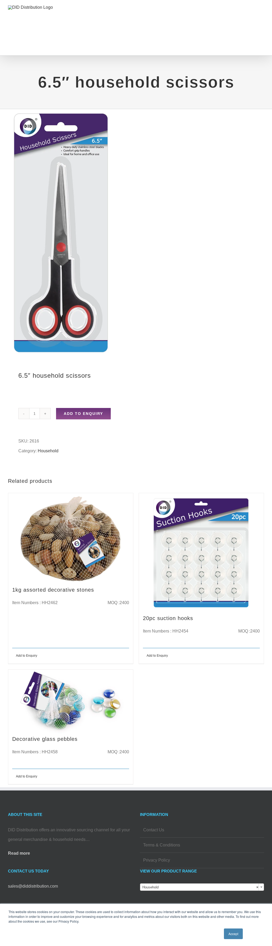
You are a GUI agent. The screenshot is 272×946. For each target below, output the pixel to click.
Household (48, 451)
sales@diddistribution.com (33, 886)
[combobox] (202, 887)
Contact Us (153, 830)
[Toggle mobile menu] (262, 15)
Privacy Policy (156, 860)
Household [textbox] (200, 887)
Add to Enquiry (83, 413)
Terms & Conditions (161, 845)
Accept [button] (233, 933)
